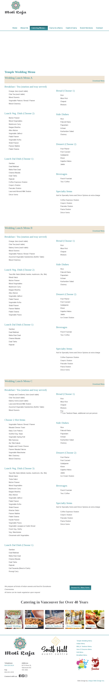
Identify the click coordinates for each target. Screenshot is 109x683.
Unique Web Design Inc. (96, 681)
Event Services (86, 28)
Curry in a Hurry (56, 28)
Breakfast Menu (82, 655)
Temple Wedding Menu (84, 641)
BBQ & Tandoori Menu (84, 646)
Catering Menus (38, 28)
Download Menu (99, 81)
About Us (24, 28)
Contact (99, 28)
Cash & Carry (71, 28)
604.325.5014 (9, 665)
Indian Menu (81, 643)
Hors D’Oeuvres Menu (84, 649)
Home (14, 28)
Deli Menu (80, 652)
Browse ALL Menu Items (80, 588)
